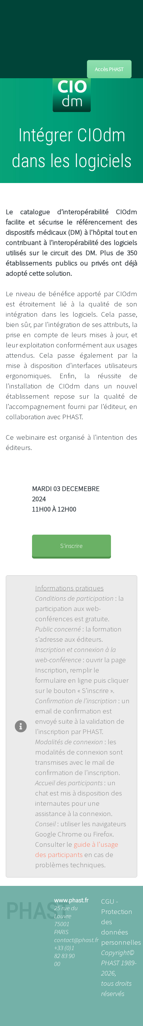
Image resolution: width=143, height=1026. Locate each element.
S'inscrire (71, 545)
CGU (107, 901)
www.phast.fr (71, 900)
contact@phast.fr (76, 940)
